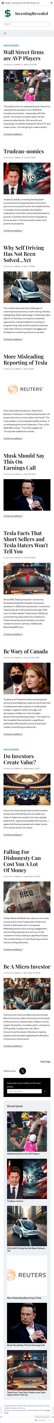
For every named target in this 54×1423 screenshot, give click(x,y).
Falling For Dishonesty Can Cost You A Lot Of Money (22, 861)
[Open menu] (5, 33)
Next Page (45, 1061)
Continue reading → (13, 134)
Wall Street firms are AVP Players (24, 55)
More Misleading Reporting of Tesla (25, 359)
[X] (22, 1071)
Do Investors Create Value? (20, 759)
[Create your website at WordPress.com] (27, 3)
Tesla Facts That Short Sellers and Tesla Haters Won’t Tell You (26, 542)
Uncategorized (11, 45)
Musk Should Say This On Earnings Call (24, 461)
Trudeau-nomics (24, 151)
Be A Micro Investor (27, 966)
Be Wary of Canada (26, 651)
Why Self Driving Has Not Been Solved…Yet (24, 254)
